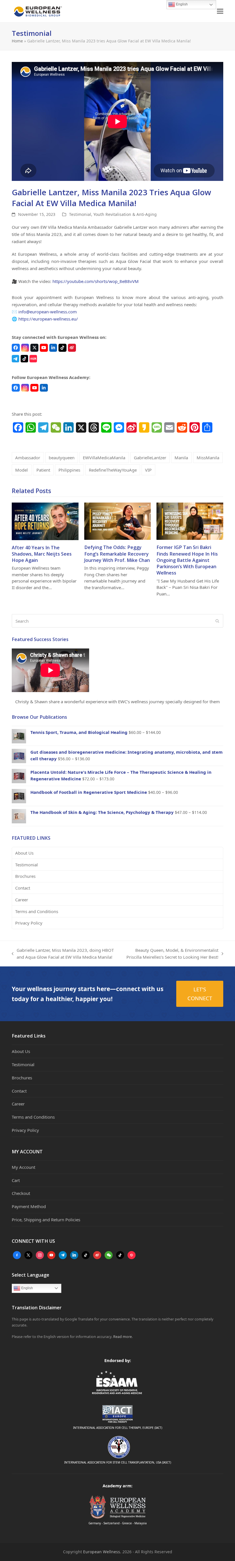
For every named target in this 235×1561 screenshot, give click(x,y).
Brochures (25, 876)
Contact (22, 888)
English (26, 1288)
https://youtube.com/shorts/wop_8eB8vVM (95, 281)
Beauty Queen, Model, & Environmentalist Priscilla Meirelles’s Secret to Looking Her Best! (171, 954)
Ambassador (27, 457)
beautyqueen (62, 457)
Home (17, 41)
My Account (23, 1167)
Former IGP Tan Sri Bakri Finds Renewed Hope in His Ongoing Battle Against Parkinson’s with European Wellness (187, 560)
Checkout (21, 1193)
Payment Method (29, 1206)
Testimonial (80, 214)
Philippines (69, 470)
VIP (148, 470)
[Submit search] (217, 621)
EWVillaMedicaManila (104, 457)
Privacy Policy (28, 923)
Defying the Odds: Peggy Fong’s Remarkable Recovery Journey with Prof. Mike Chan (117, 553)
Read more (122, 1336)
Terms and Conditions (36, 911)
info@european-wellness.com (47, 311)
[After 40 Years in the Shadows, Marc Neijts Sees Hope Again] (45, 520)
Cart (16, 1180)
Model (21, 470)
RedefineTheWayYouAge (113, 470)
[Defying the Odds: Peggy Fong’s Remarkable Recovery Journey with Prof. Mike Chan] (117, 520)
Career (21, 899)
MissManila (208, 457)
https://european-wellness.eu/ (48, 319)
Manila (181, 457)
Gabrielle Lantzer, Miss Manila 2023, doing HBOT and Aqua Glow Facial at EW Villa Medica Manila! (63, 954)
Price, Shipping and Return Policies (46, 1219)
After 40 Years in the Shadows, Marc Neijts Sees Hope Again (42, 553)
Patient (43, 470)
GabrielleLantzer (150, 457)
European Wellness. (102, 1551)
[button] (220, 11)
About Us (24, 853)
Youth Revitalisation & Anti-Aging (125, 214)
